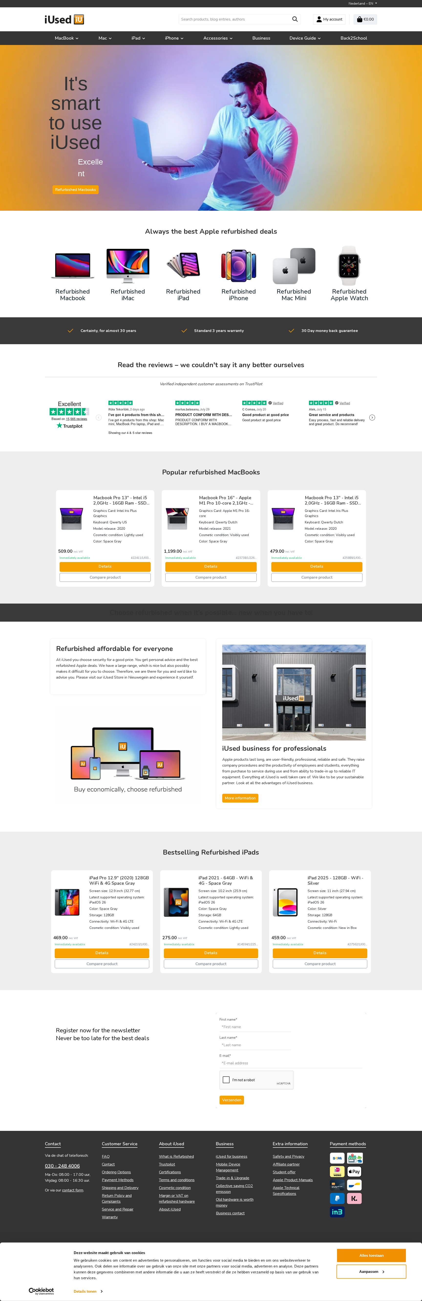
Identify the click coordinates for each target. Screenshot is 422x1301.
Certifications (170, 1172)
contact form (72, 1190)
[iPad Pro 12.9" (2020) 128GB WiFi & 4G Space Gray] (67, 902)
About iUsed (170, 1209)
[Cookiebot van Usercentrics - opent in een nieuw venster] (41, 1291)
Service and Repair (117, 1209)
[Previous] (53, 538)
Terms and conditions (177, 1180)
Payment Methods (118, 1180)
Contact (108, 1164)
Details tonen (85, 1291)
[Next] (368, 538)
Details (105, 566)
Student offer (284, 1172)
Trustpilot (167, 1164)
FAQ (106, 1156)
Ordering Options (116, 1172)
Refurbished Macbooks (75, 189)
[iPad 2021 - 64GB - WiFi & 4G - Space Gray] (176, 902)
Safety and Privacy (288, 1156)
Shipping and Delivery (120, 1188)
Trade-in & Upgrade (232, 1178)
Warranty (110, 1217)
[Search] (295, 19)
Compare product (105, 577)
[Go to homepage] (64, 19)
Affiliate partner (286, 1164)
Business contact (230, 1213)
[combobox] (234, 19)
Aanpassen (368, 1271)
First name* (228, 1019)
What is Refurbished (176, 1156)
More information (240, 798)
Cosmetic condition (175, 1188)
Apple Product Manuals (293, 1180)
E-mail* (225, 1055)
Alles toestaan (371, 1255)
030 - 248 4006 (62, 1166)
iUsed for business (231, 1156)
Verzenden (231, 1100)
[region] (211, 538)
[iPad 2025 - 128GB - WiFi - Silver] (285, 902)
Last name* (228, 1037)
